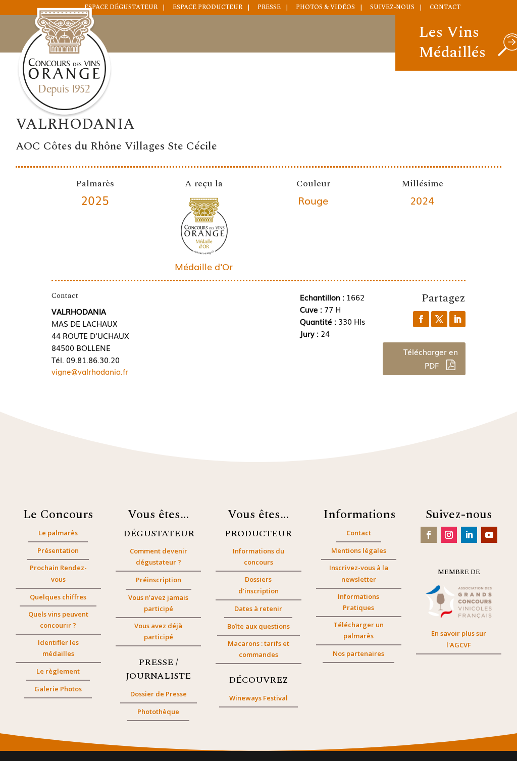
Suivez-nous (392, 8)
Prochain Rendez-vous (58, 573)
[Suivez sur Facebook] (429, 535)
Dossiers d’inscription (258, 585)
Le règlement (58, 671)
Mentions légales (358, 550)
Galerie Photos (58, 688)
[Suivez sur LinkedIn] (469, 535)
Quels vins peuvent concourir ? (58, 620)
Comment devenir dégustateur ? (158, 556)
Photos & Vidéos (325, 8)
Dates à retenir (258, 608)
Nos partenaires (358, 653)
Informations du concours (258, 556)
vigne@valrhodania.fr (89, 371)
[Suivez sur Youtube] (489, 535)
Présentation (58, 550)
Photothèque (158, 711)
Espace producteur (207, 8)
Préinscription (158, 579)
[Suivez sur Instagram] (449, 535)
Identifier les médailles (58, 648)
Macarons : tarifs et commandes (258, 649)
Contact (445, 8)
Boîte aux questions (258, 626)
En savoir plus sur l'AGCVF (458, 639)
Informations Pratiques (358, 602)
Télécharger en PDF (430, 358)
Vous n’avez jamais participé (158, 603)
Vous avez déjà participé (158, 631)
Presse (269, 8)
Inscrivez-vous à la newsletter (358, 573)
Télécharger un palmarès (358, 630)
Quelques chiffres (58, 596)
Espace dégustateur (121, 8)
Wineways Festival (258, 697)
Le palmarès (58, 532)
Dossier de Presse (158, 693)
